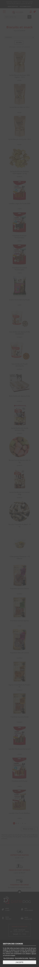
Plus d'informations (8, 958)
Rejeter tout (32, 958)
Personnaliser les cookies (22, 958)
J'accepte (19, 962)
